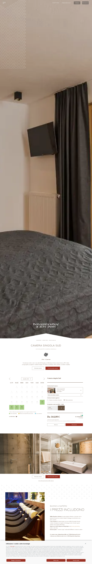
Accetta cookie (76, 560)
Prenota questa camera (53, 368)
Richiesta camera (38, 368)
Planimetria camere (46, 465)
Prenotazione (85, 2)
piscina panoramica (75, 526)
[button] (85, 543)
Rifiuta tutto (56, 560)
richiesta (77, 2)
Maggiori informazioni (16, 560)
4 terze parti (12, 546)
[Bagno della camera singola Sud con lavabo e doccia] (46, 453)
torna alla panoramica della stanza (46, 480)
